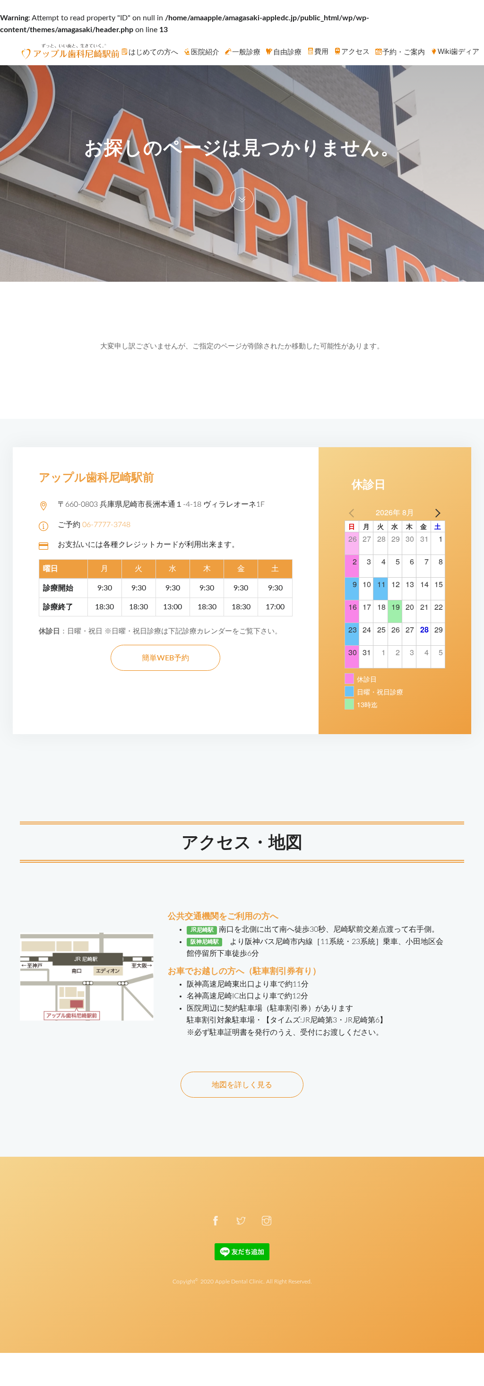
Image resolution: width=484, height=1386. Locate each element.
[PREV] (354, 512)
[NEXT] (436, 512)
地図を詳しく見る (242, 1085)
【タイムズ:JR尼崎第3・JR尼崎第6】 (324, 1020)
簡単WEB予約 (165, 658)
